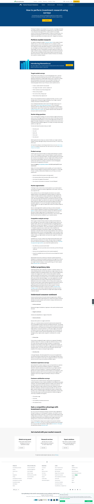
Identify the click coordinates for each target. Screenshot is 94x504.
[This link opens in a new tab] (70, 490)
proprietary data (36, 263)
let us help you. (38, 422)
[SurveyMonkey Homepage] (19, 1)
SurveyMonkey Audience (44, 164)
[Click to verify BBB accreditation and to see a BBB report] (35, 500)
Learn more (69, 65)
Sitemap (56, 455)
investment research (49, 42)
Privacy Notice (62, 498)
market (58, 145)
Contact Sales (67, 1)
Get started (71, 4)
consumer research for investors (37, 109)
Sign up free (76, 1)
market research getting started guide (43, 105)
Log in (71, 1)
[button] (93, 302)
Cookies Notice (67, 498)
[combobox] (16, 489)
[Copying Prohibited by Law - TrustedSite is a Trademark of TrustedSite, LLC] (45, 500)
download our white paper (57, 423)
